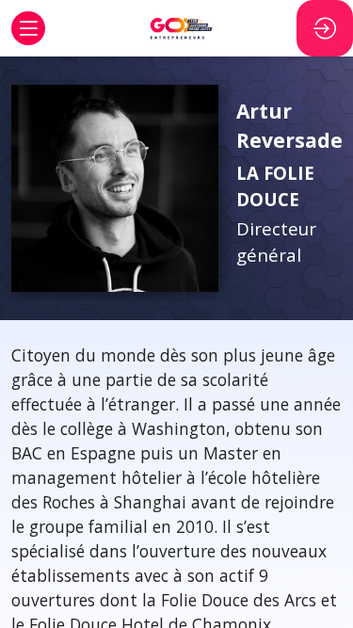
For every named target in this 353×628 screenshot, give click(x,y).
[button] (28, 28)
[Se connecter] (325, 28)
